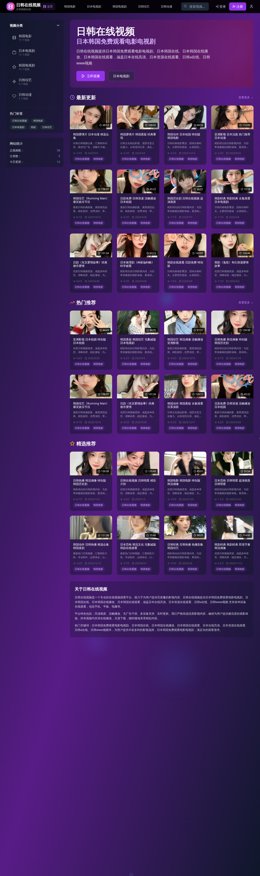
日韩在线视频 (19, 120)
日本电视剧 (18, 127)
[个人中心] (251, 6)
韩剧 (33, 127)
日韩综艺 (47, 127)
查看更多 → (246, 97)
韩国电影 (38, 120)
